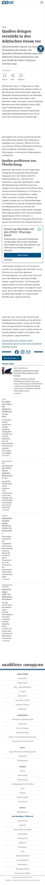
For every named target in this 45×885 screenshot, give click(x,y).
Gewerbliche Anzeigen (22, 829)
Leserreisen (22, 802)
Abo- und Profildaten (22, 687)
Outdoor (22, 793)
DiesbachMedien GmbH (22, 877)
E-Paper (22, 691)
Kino (22, 788)
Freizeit (22, 767)
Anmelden (22, 678)
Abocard (22, 825)
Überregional (22, 760)
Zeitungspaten (22, 860)
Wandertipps (22, 780)
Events (22, 771)
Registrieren (22, 683)
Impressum (8, 260)
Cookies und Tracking (33, 880)
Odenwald (22, 724)
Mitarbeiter (22, 864)
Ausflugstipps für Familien (22, 784)
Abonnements (22, 812)
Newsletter (22, 696)
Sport (22, 747)
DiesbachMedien (23, 856)
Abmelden (22, 709)
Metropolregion (22, 733)
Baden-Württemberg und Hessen (22, 737)
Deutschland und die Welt (22, 741)
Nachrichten (22, 715)
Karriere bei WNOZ (22, 873)
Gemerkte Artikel (22, 700)
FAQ (22, 851)
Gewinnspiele (22, 797)
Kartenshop (22, 775)
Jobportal (22, 843)
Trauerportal (22, 838)
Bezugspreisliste (22, 869)
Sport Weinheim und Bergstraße (22, 752)
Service (22, 808)
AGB (23, 880)
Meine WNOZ (22, 674)
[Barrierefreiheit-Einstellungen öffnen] (41, 48)
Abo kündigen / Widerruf (22, 816)
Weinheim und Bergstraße (22, 719)
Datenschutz (17, 880)
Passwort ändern (22, 705)
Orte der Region (22, 728)
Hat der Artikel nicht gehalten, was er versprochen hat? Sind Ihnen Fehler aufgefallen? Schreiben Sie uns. (22, 343)
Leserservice (22, 821)
